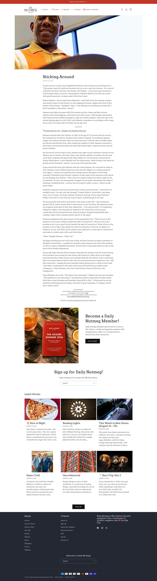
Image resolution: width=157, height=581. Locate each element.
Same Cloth (33, 475)
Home (27, 540)
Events (27, 520)
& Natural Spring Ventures (45, 577)
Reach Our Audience (68, 527)
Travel (27, 547)
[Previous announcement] (25, 2)
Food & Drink (29, 527)
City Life (28, 530)
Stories (28, 516)
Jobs (62, 534)
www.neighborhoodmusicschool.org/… (78, 296)
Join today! (92, 341)
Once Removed (71, 475)
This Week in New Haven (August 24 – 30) (114, 424)
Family (27, 534)
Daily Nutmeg (34, 577)
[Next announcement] (132, 2)
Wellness (28, 550)
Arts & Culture (30, 524)
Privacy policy (59, 577)
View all (78, 507)
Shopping (28, 543)
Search (63, 537)
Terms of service (70, 577)
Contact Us (64, 540)
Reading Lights (71, 423)
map (87, 293)
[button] (45, 10)
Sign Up (63, 524)
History (27, 537)
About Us (64, 520)
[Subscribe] (94, 383)
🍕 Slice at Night (35, 423)
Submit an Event (67, 530)
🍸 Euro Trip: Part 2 (110, 475)
